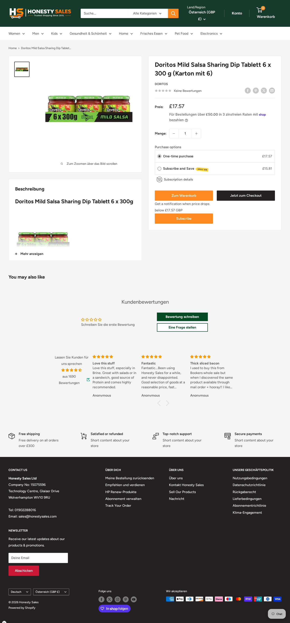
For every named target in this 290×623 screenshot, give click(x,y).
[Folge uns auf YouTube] (134, 599)
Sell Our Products (182, 492)
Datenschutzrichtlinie (249, 485)
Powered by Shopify (21, 608)
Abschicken (24, 571)
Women (14, 33)
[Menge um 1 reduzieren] (173, 133)
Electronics (209, 33)
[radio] (159, 156)
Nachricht (176, 499)
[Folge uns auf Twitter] (110, 599)
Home (123, 33)
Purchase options (168, 147)
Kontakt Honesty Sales (186, 485)
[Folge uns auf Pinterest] (126, 599)
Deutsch (16, 591)
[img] (71, 370)
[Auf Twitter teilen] (264, 90)
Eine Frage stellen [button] (182, 327)
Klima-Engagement (247, 513)
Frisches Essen (151, 33)
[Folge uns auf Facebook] (101, 599)
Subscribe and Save (185, 168)
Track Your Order (118, 506)
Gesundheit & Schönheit (88, 33)
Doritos (161, 84)
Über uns (176, 478)
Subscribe (183, 218)
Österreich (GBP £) (47, 591)
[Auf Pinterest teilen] (256, 90)
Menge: (161, 133)
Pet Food (181, 33)
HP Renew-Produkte (121, 492)
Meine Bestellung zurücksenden (129, 478)
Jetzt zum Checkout (246, 195)
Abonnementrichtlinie (249, 506)
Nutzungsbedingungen (250, 478)
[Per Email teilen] (272, 90)
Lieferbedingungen (247, 499)
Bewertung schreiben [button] (182, 317)
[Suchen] (173, 13)
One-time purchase (178, 156)
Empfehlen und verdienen (125, 485)
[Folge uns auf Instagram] (118, 599)
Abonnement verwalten (123, 499)
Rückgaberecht (244, 492)
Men (35, 33)
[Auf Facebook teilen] (248, 90)
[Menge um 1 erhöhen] (196, 133)
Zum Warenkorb (184, 195)
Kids (54, 33)
